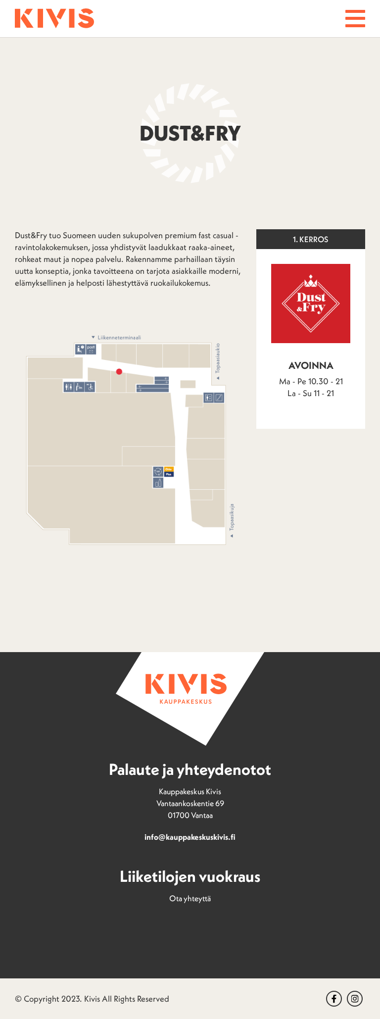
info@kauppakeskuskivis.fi (190, 837)
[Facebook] (334, 999)
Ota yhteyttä (190, 898)
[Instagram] (355, 999)
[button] (355, 18)
